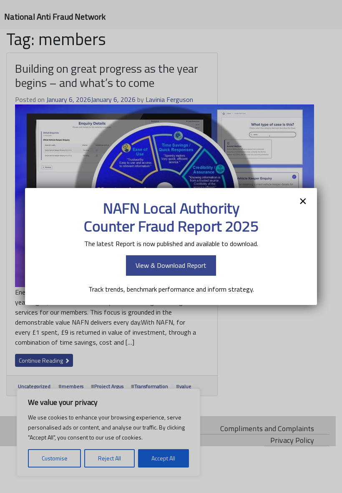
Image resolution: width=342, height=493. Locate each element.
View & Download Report (171, 265)
